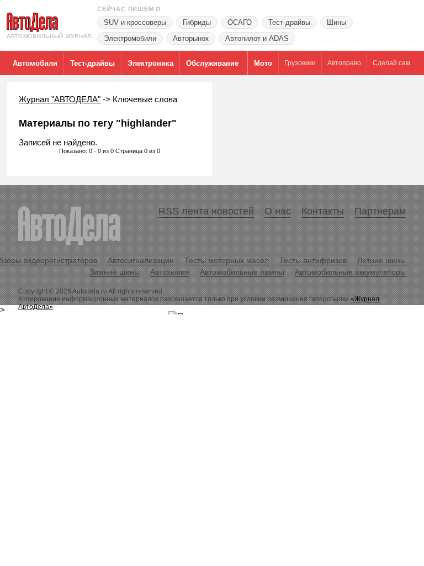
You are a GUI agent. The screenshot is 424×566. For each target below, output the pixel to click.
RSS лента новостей (206, 211)
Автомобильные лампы (242, 272)
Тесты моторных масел (226, 260)
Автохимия (169, 272)
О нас (277, 211)
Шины (336, 22)
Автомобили (35, 63)
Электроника (150, 63)
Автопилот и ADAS (257, 38)
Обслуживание (212, 63)
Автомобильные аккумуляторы (350, 272)
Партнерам (380, 211)
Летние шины (381, 260)
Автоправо (344, 63)
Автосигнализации (141, 260)
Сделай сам (391, 63)
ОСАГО (239, 22)
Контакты (322, 211)
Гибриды (197, 22)
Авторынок (191, 38)
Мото (263, 63)
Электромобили (130, 38)
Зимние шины (114, 272)
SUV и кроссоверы (135, 22)
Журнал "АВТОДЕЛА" (59, 99)
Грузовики (300, 63)
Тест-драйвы (289, 22)
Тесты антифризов (313, 260)
